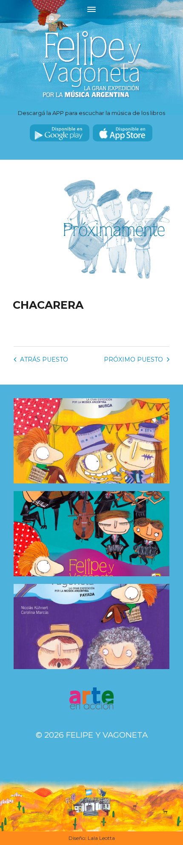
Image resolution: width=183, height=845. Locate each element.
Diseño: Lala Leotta (92, 838)
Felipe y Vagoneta (107, 735)
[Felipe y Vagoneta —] (91, 65)
